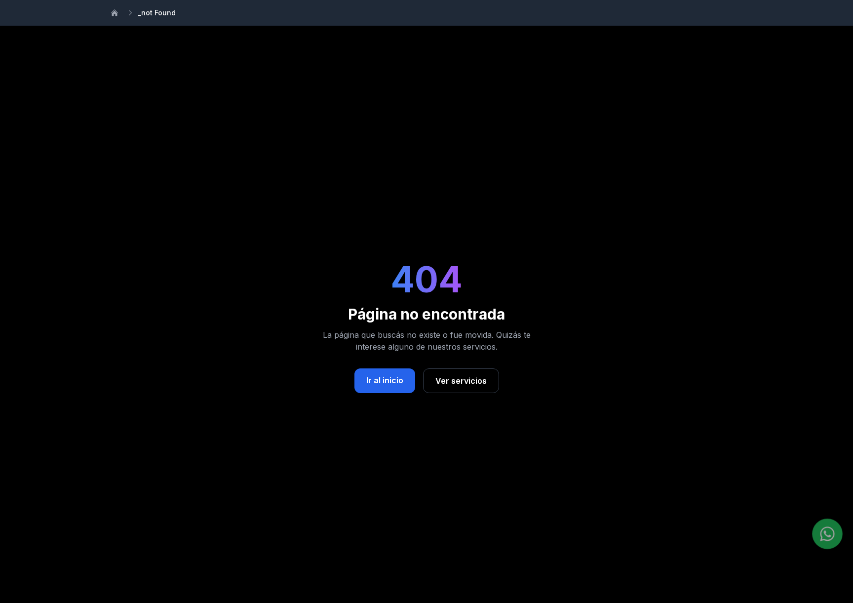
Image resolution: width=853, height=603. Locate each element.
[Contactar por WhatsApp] (827, 534)
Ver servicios (461, 381)
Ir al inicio (384, 380)
